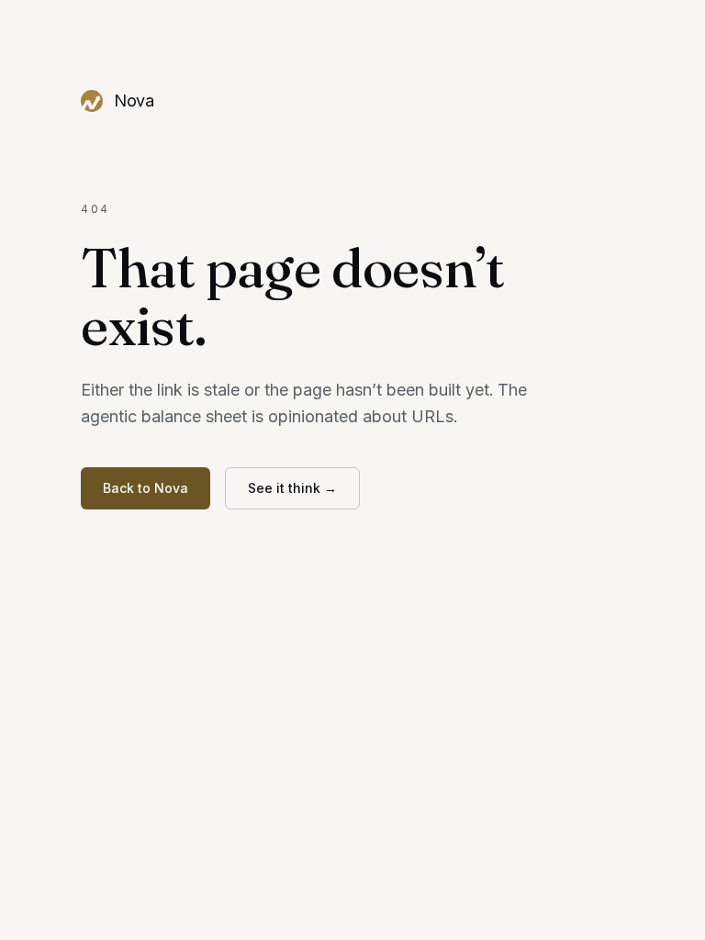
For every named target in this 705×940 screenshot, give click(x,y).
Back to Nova (145, 488)
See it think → (292, 488)
